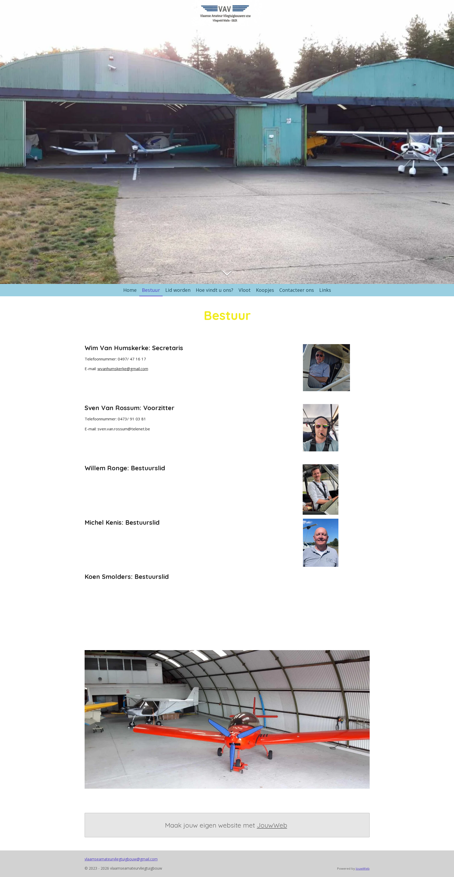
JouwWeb (272, 825)
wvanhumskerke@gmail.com (122, 368)
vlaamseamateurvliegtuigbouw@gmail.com (121, 858)
